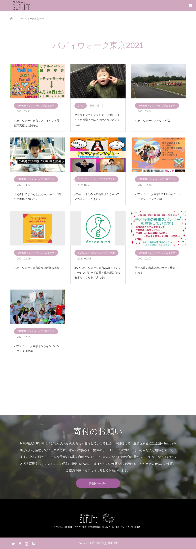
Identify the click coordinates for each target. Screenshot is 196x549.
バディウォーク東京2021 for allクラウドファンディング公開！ (158, 196)
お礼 (80, 105)
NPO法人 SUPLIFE (107, 543)
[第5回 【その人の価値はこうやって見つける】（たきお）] (98, 154)
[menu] (190, 5)
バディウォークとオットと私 (152, 120)
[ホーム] (11, 12)
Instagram (26, 543)
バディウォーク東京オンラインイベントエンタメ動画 (37, 348)
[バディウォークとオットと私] (158, 81)
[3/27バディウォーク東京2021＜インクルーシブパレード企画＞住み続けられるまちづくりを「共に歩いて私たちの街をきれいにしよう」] (98, 228)
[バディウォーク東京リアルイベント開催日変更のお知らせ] (37, 81)
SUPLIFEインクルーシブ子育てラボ (36, 105)
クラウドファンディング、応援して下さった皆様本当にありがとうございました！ (97, 119)
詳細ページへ (98, 483)
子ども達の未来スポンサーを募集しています (157, 270)
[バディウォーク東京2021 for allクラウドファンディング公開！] (158, 154)
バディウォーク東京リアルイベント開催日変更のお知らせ (37, 123)
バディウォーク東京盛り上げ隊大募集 (37, 267)
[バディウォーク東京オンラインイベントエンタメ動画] (37, 307)
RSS (33, 543)
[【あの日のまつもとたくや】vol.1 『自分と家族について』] (37, 154)
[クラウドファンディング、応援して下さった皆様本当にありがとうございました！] (98, 81)
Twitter (13, 543)
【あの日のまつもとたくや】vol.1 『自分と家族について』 (37, 196)
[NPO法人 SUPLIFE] (31, 5)
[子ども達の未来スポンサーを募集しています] (158, 228)
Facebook (19, 543)
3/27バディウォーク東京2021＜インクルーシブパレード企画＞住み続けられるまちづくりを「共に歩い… (97, 272)
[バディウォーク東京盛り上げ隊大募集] (37, 228)
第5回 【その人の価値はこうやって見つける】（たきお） (97, 196)
